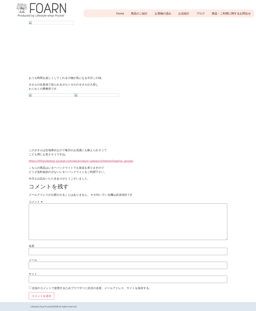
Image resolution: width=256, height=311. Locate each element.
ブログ (200, 13)
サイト (33, 274)
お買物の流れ (163, 13)
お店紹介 (183, 13)
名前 (31, 245)
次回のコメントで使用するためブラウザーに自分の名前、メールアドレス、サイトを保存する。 (92, 288)
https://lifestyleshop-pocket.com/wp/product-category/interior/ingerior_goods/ (81, 161)
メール (33, 260)
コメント (35, 201)
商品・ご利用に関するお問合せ (231, 13)
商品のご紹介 (139, 13)
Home (120, 13)
